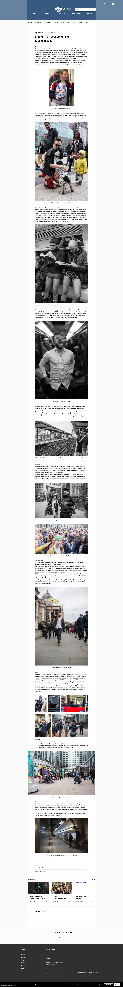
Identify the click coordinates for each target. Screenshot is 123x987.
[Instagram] (50, 968)
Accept (116, 984)
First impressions (59, 897)
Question (56, 22)
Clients (23, 962)
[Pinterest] (52, 968)
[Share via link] (46, 867)
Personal (69, 22)
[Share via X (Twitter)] (39, 867)
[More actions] (87, 32)
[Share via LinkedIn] (42, 867)
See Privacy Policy (12, 985)
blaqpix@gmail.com (53, 964)
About (23, 957)
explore (80, 22)
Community (46, 862)
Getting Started (38, 22)
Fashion (62, 22)
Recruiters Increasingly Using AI (37, 897)
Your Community (47, 22)
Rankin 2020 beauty (82, 897)
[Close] (121, 984)
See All (93, 879)
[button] (113, 3)
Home (23, 954)
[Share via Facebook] (36, 867)
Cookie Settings (108, 984)
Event (74, 22)
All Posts (30, 22)
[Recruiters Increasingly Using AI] (38, 888)
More (85, 22)
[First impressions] (61, 888)
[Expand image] (41, 703)
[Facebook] (47, 968)
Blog (22, 960)
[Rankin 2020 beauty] (84, 888)
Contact (23, 965)
